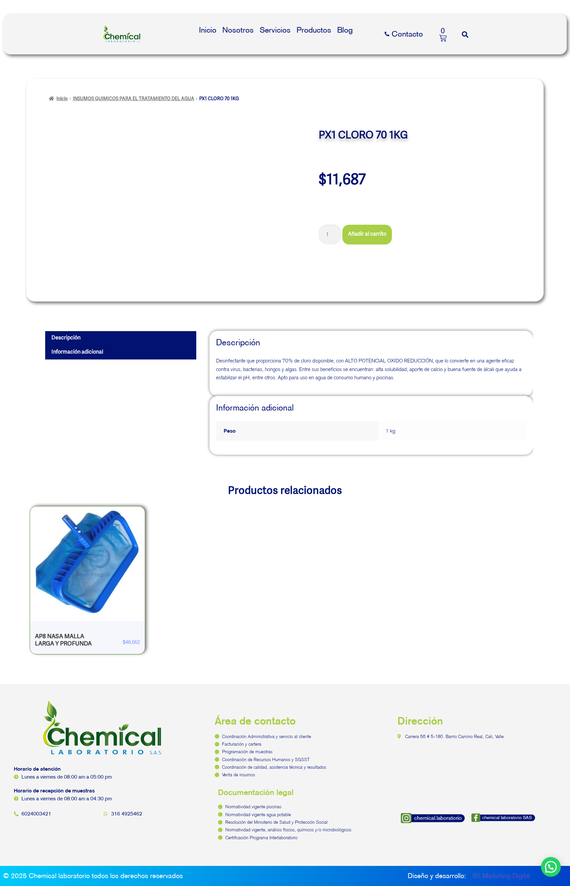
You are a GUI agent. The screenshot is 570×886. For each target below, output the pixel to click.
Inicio (207, 30)
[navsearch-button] (465, 34)
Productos (314, 30)
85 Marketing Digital (501, 876)
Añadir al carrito (367, 234)
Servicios (275, 30)
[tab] (120, 338)
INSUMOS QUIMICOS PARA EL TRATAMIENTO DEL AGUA (133, 99)
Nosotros (238, 30)
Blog (345, 30)
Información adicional (77, 352)
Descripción (65, 338)
